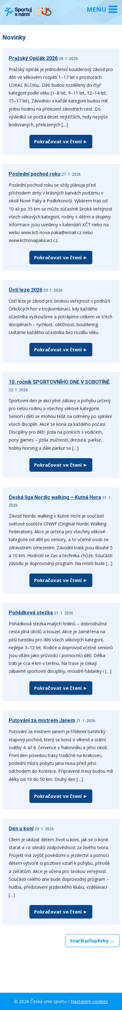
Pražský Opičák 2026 (33, 58)
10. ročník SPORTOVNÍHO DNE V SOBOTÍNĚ (59, 382)
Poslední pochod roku (34, 174)
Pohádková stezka (31, 613)
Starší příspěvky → (92, 940)
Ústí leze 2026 (25, 290)
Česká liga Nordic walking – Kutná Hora (55, 497)
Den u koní (21, 829)
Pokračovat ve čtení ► (61, 141)
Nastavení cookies (89, 1001)
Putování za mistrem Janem (42, 720)
